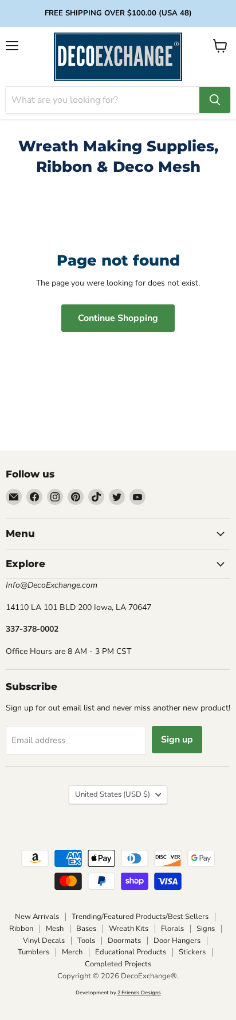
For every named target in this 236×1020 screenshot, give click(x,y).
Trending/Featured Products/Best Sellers (140, 916)
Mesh (55, 928)
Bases (86, 928)
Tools (86, 940)
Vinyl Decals (44, 940)
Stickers (192, 952)
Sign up (177, 739)
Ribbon (21, 928)
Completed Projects (118, 964)
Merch (72, 952)
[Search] (214, 100)
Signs (205, 928)
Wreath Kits (128, 928)
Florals (172, 928)
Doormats (124, 940)
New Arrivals (37, 916)
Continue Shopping (118, 318)
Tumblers (33, 952)
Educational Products (130, 952)
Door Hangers (177, 940)
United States (112, 794)
